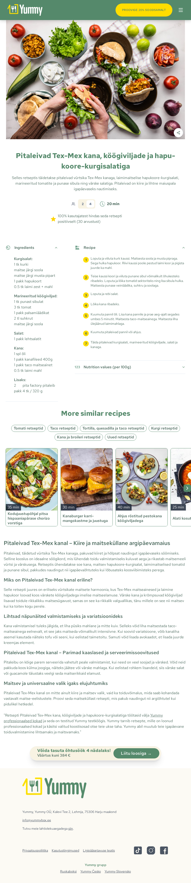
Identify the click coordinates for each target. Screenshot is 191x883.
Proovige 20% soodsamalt (144, 10)
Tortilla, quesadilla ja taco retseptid (113, 428)
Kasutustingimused (65, 850)
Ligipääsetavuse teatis (99, 850)
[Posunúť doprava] (187, 488)
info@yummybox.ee (36, 820)
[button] (180, 10)
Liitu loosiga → (136, 753)
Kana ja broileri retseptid (78, 437)
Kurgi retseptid (164, 428)
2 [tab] (83, 204)
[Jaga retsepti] (178, 132)
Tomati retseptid (28, 428)
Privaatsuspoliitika (35, 850)
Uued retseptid (120, 437)
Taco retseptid (62, 428)
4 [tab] (90, 204)
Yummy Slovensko (118, 871)
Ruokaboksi (68, 871)
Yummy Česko (90, 871)
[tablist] (86, 204)
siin (70, 828)
